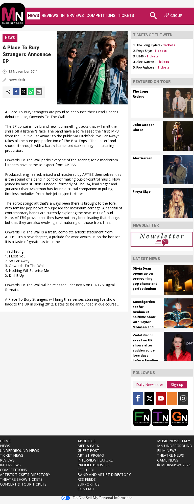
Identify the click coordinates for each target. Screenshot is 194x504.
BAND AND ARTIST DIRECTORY (104, 474)
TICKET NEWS (11, 455)
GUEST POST (88, 450)
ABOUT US (86, 441)
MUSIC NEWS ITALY (173, 441)
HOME (5, 441)
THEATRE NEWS (170, 455)
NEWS (5, 445)
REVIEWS (7, 460)
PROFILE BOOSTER (94, 465)
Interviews (72, 15)
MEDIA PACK (88, 445)
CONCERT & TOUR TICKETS (23, 484)
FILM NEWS (167, 450)
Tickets (126, 15)
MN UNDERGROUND (174, 445)
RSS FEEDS (87, 479)
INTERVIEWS (10, 465)
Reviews (50, 15)
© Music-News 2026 (173, 465)
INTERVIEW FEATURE (95, 460)
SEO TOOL (86, 469)
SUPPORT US (89, 484)
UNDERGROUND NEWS (19, 450)
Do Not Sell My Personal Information (102, 498)
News (33, 15)
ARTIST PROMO (91, 455)
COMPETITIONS (13, 469)
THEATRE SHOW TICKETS (21, 479)
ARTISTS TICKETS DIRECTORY (25, 474)
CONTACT (86, 489)
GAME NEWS (167, 460)
